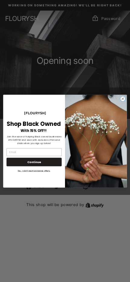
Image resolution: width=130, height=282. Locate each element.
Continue (34, 162)
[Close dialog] (122, 98)
